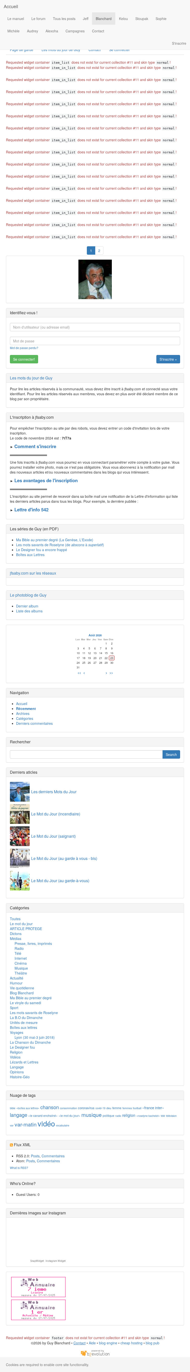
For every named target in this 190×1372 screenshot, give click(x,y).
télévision (171, 1116)
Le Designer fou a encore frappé (41, 549)
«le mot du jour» (69, 1115)
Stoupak (141, 18)
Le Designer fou (22, 1047)
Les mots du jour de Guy (31, 378)
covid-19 (100, 1108)
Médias (15, 938)
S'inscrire (179, 43)
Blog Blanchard (22, 992)
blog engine (108, 1342)
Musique (21, 968)
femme (116, 1108)
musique (91, 1114)
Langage (17, 1066)
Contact (98, 30)
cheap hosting (131, 1342)
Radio (19, 948)
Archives (22, 713)
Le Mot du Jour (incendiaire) (55, 814)
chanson (49, 1107)
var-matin (26, 1124)
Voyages (16, 1032)
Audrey (32, 30)
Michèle (13, 30)
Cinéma (21, 963)
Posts (35, 1155)
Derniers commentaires (34, 723)
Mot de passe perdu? (24, 348)
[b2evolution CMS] (95, 1352)
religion (128, 1115)
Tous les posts (64, 18)
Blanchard (104, 18)
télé (163, 1116)
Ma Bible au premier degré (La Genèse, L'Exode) (54, 539)
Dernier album (27, 605)
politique (108, 1115)
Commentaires (53, 1155)
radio (118, 1116)
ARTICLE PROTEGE (26, 928)
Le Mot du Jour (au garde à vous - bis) (64, 858)
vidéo (46, 1123)
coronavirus (86, 1107)
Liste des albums (29, 610)
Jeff (85, 18)
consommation (68, 1108)
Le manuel (15, 18)
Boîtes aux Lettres (30, 554)
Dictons (16, 933)
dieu (108, 1108)
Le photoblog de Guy (28, 595)
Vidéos (15, 1057)
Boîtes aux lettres (23, 1027)
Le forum (38, 18)
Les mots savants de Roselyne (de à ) (60, 544)
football (137, 1108)
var (12, 1125)
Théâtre (21, 973)
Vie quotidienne (22, 987)
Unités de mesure (24, 1022)
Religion (16, 1052)
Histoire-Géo (20, 1076)
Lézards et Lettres (24, 1062)
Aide (92, 1342)
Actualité (16, 978)
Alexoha (52, 30)
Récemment (26, 708)
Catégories (24, 718)
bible (12, 1108)
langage (18, 1114)
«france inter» (153, 1107)
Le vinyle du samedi (25, 1002)
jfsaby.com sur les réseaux (33, 573)
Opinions (17, 1071)
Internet (21, 958)
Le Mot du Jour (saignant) (53, 836)
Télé (18, 953)
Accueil (11, 6)
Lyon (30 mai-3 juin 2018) (35, 1037)
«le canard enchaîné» (43, 1115)
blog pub (152, 1342)
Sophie (161, 18)
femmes (127, 1108)
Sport (14, 1007)
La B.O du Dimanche (26, 1017)
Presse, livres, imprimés (33, 943)
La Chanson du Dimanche (30, 1042)
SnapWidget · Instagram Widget (48, 1261)
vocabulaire (62, 1125)
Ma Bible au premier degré (31, 997)
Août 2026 (95, 635)
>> (111, 673)
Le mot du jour (21, 923)
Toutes (15, 918)
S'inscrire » (168, 359)
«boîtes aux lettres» (27, 1108)
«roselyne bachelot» (148, 1116)
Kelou (123, 18)
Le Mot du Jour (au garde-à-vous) (60, 880)
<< (79, 673)
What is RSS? (19, 1167)
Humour (16, 982)
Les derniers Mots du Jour (53, 791)
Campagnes (75, 30)
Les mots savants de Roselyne (34, 1012)
